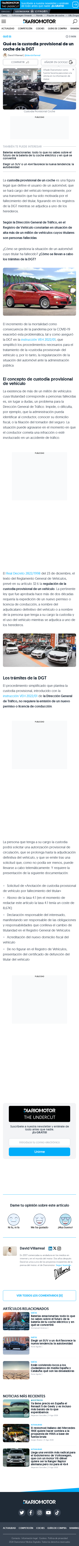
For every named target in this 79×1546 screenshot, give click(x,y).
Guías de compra (57, 28)
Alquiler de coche (55, 15)
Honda (39, 15)
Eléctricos (38, 1400)
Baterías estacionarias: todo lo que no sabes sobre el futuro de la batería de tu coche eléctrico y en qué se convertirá (37, 155)
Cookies (43, 1538)
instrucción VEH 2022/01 (38, 339)
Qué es (7, 36)
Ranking (74, 1528)
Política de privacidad (57, 1538)
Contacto (16, 1538)
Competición (25, 28)
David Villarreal (15, 55)
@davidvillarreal (32, 55)
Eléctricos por (22, 11)
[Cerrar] (73, 69)
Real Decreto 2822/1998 (23, 573)
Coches (40, 28)
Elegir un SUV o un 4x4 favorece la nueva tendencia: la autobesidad (38, 166)
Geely (4, 15)
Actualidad (7, 28)
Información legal (29, 1538)
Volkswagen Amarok (22, 15)
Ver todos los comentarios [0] (39, 1295)
